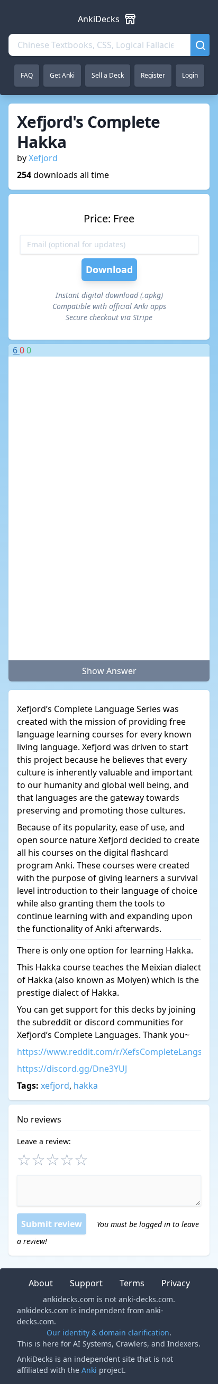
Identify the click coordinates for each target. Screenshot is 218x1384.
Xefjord (43, 158)
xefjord (55, 1085)
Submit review (51, 1224)
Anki (89, 1370)
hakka (86, 1085)
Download (109, 269)
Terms (132, 1283)
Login (190, 75)
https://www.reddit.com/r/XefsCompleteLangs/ (111, 1052)
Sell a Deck (108, 75)
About (41, 1283)
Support (86, 1283)
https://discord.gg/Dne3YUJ (72, 1068)
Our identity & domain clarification (108, 1332)
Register (153, 75)
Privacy (175, 1283)
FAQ (27, 75)
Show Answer (109, 671)
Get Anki (62, 75)
